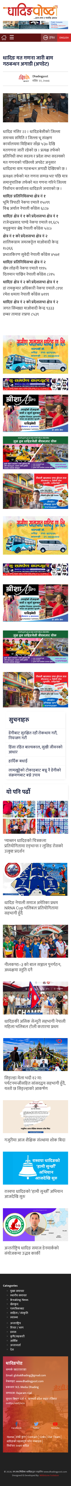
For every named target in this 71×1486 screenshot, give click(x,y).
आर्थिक (14, 1340)
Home (10, 1437)
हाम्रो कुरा (21, 1437)
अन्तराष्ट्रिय (15, 1323)
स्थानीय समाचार (18, 1295)
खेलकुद (14, 1304)
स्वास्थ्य (14, 1317)
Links (43, 1437)
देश (12, 1349)
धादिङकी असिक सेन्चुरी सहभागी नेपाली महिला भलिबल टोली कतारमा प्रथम (35, 1024)
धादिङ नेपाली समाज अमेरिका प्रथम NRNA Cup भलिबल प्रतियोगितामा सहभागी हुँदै (31, 908)
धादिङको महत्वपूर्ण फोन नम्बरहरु (24, 1441)
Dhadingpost (40, 76)
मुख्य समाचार (17, 1291)
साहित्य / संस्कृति (19, 1313)
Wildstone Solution (49, 1475)
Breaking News (19, 1299)
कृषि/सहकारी (17, 1336)
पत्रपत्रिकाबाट (17, 1308)
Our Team (54, 1437)
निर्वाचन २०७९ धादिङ (18, 1445)
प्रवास (13, 1332)
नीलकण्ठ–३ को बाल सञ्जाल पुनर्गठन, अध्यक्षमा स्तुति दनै (32, 967)
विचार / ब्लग (16, 1327)
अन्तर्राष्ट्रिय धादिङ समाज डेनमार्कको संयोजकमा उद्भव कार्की (31, 1250)
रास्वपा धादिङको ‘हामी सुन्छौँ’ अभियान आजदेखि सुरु (33, 1194)
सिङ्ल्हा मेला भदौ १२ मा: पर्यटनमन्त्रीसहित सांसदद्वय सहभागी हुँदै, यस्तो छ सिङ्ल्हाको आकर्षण (35, 1083)
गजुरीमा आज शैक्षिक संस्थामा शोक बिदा (34, 1140)
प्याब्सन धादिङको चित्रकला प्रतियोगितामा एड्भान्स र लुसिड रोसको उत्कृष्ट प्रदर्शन (33, 846)
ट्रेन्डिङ (52, 38)
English (64, 38)
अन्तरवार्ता (15, 1345)
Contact (33, 1437)
